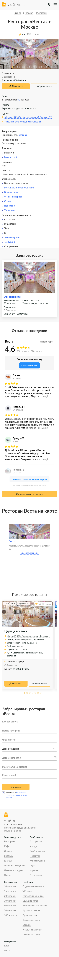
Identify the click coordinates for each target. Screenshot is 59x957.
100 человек (10, 915)
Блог (6, 945)
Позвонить (17, 86)
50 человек (10, 910)
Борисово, (20, 121)
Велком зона (11, 192)
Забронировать (44, 86)
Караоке (34, 870)
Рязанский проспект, (24, 639)
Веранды (8, 855)
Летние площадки (13, 870)
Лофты (8, 851)
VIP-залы (27, 891)
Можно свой (11, 157)
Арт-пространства (32, 910)
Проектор (9, 205)
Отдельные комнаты (33, 886)
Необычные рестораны (35, 905)
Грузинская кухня (31, 934)
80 (18, 99)
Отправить (16, 787)
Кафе (7, 846)
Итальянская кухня (32, 929)
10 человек (10, 886)
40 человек (10, 905)
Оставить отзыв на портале (29, 494)
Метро (7, 950)
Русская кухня (30, 915)
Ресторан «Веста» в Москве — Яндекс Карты (29, 485)
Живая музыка (12, 237)
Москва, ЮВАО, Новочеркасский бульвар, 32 (28, 117)
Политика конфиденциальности (20, 827)
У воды (33, 846)
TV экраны (9, 210)
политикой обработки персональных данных (16, 794)
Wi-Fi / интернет (13, 196)
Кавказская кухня (31, 920)
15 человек (10, 891)
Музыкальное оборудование (19, 187)
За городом (36, 841)
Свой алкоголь (37, 851)
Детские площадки (14, 865)
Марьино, (9, 121)
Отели (7, 875)
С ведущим (36, 875)
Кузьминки (39, 639)
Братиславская (33, 121)
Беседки (27, 924)
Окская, (10, 639)
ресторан (23, 134)
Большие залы (30, 900)
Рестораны (9, 841)
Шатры (8, 860)
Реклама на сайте (12, 830)
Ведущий (10, 241)
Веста (12, 541)
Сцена (7, 201)
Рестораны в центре (33, 895)
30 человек (10, 900)
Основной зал (12, 296)
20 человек (10, 895)
